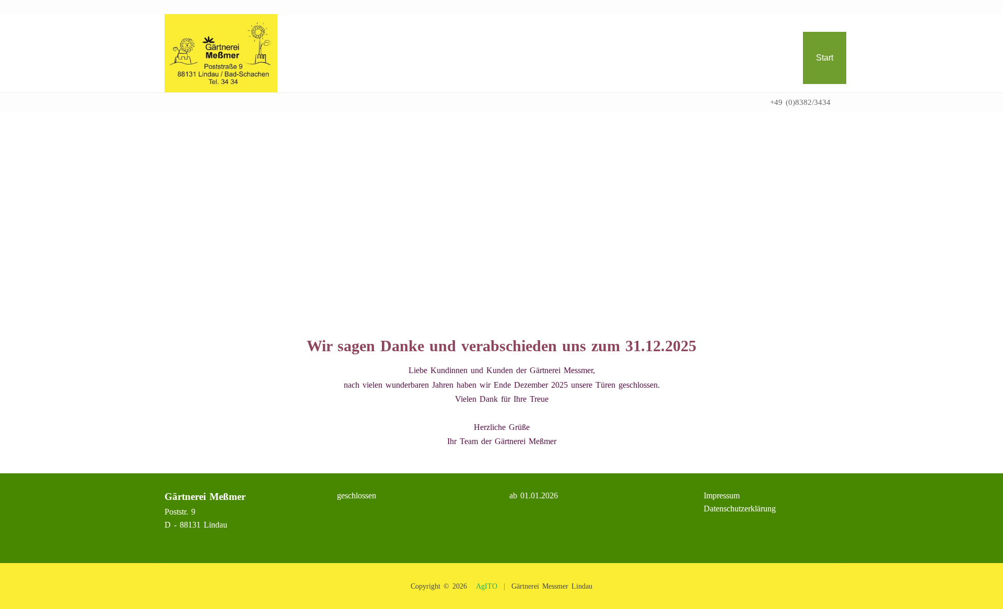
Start (824, 57)
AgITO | (490, 586)
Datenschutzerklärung (733, 508)
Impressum (715, 495)
